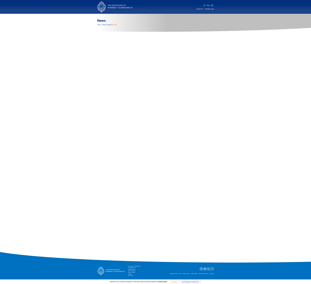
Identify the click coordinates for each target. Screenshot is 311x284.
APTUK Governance (204, 273)
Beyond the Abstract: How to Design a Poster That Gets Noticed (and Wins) (194, 183)
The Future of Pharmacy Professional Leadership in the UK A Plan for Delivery (155, 82)
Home (99, 25)
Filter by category (104, 46)
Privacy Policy (186, 273)
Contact (212, 273)
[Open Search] (204, 5)
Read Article (102, 93)
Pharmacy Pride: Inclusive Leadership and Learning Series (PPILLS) (113, 183)
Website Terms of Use (175, 273)
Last (121, 257)
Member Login (209, 9)
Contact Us (199, 9)
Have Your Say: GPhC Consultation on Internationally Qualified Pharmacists (192, 82)
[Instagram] (201, 268)
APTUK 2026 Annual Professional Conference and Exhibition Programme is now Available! (194, 131)
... (117, 257)
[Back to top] (308, 282)
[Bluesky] (205, 268)
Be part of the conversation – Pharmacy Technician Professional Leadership (194, 235)
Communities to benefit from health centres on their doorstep (155, 233)
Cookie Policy (194, 273)
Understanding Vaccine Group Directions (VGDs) (152, 181)
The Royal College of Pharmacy (113, 232)
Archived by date (206, 46)
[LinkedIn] (208, 268)
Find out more (162, 281)
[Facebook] (212, 268)
